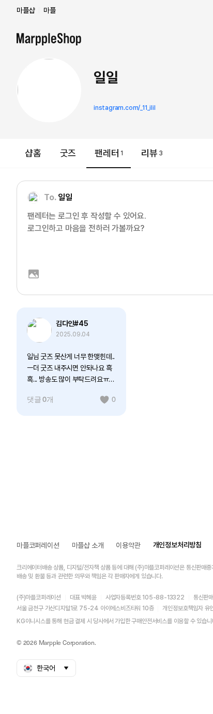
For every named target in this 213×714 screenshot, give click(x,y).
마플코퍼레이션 (38, 545)
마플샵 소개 (88, 545)
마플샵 (26, 10)
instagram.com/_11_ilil (125, 107)
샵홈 (33, 153)
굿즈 (68, 153)
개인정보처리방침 (177, 545)
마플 (49, 10)
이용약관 (128, 545)
